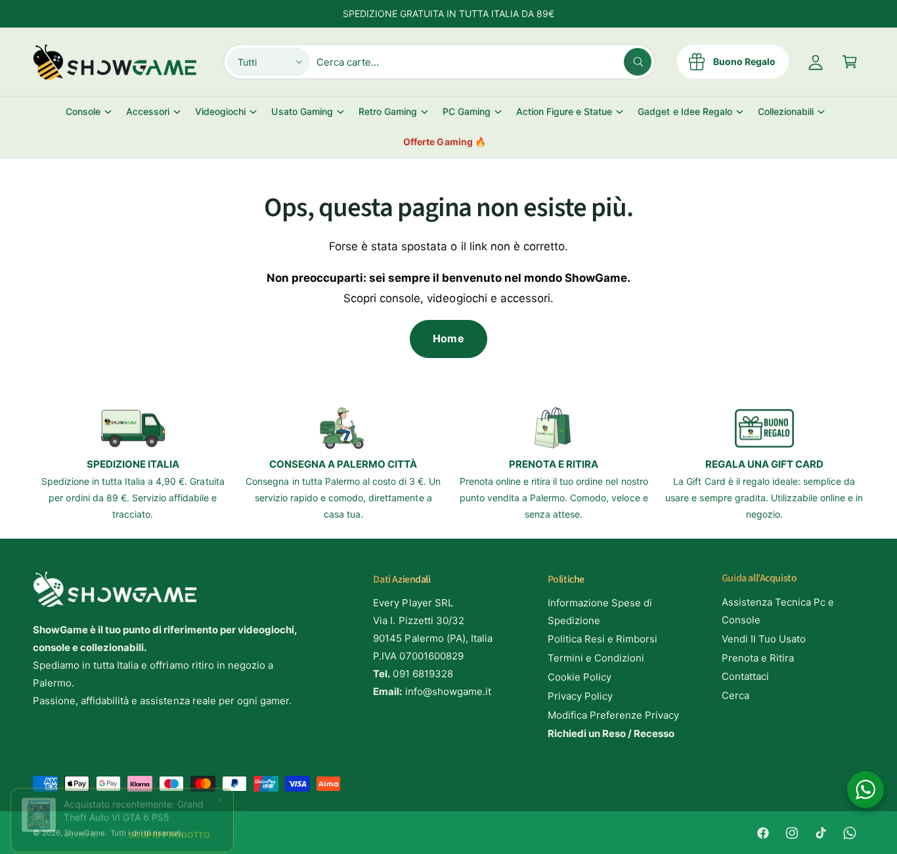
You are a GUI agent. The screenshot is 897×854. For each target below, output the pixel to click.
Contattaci (745, 676)
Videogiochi (220, 111)
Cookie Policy (579, 677)
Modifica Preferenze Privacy (613, 715)
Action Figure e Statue (564, 111)
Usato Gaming (301, 111)
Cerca (735, 695)
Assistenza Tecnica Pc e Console (778, 611)
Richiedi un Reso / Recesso (611, 733)
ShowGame (84, 833)
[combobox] (484, 62)
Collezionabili (786, 111)
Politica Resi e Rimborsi (602, 639)
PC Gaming (467, 111)
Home (448, 338)
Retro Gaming (388, 111)
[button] (850, 62)
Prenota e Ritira (758, 658)
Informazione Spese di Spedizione (600, 611)
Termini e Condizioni (596, 658)
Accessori (147, 111)
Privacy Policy (580, 696)
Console (83, 111)
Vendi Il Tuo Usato (764, 639)
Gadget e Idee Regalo (685, 111)
